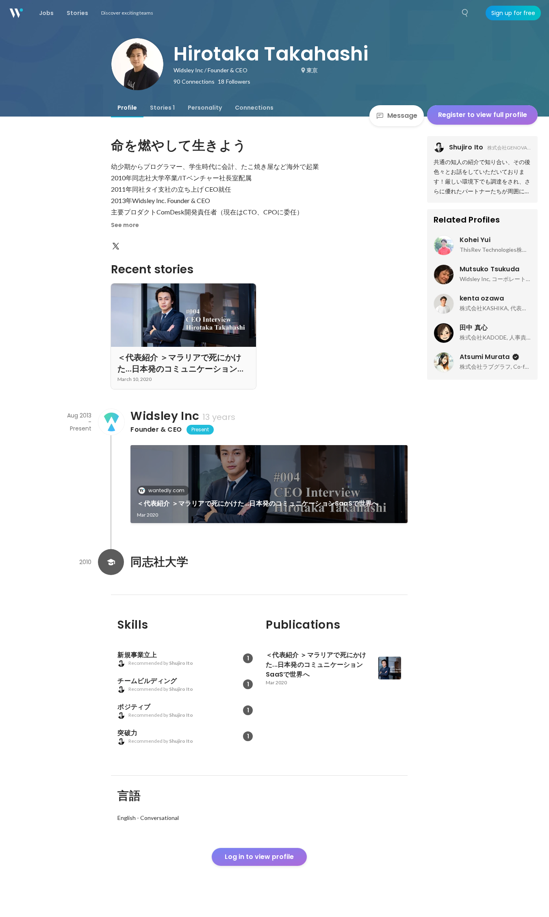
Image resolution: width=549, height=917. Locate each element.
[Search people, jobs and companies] (465, 13)
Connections (254, 108)
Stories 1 (162, 108)
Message (402, 115)
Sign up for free (513, 13)
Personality (205, 108)
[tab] (127, 107)
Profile (127, 108)
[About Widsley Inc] (111, 422)
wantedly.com (166, 490)
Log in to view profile (259, 856)
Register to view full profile (482, 114)
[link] (269, 484)
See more (125, 225)
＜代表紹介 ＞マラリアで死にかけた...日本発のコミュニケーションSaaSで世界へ (257, 503)
